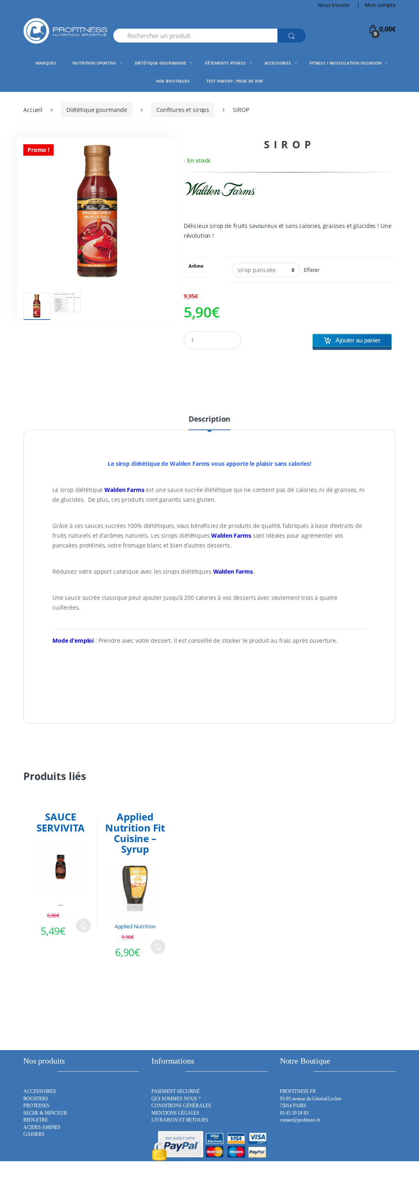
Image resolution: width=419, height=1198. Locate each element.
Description (209, 419)
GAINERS (34, 1134)
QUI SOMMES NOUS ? (175, 1099)
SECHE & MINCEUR (45, 1113)
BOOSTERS (35, 1099)
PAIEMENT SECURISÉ (175, 1091)
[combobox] (195, 35)
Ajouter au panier (358, 340)
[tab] (209, 422)
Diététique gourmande (96, 110)
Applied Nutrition (135, 926)
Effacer (312, 269)
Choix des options (83, 925)
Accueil (33, 110)
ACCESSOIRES (39, 1091)
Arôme (196, 266)
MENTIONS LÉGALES (175, 1113)
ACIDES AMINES (42, 1127)
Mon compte (380, 5)
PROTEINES (36, 1106)
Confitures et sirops (182, 110)
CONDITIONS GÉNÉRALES (181, 1106)
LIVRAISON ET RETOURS (179, 1120)
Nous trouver (333, 5)
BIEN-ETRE (35, 1120)
